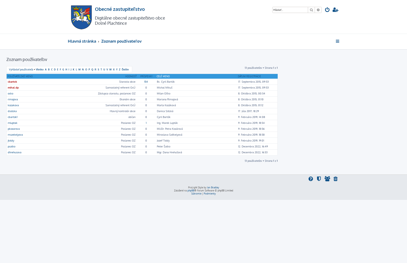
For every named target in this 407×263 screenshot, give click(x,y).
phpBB (190, 190)
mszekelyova (15, 134)
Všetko (40, 69)
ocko (10, 93)
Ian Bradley (213, 187)
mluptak (12, 123)
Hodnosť (131, 76)
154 (146, 81)
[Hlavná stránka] (81, 16)
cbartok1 (12, 117)
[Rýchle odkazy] (337, 41)
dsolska (12, 111)
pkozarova (14, 128)
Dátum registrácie (249, 76)
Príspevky (146, 76)
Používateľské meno (20, 76)
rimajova (13, 99)
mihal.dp (13, 87)
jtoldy (11, 140)
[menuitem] (327, 10)
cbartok (12, 81)
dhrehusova (14, 152)
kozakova (13, 105)
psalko (11, 146)
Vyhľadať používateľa (21, 69)
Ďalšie (125, 69)
